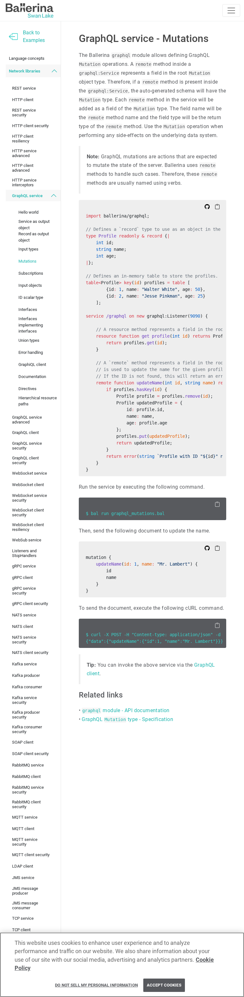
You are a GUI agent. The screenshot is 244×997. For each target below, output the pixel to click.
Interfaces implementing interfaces (30, 324)
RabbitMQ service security (28, 789)
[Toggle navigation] (231, 10)
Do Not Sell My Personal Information (96, 985)
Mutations (27, 261)
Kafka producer (26, 675)
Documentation (32, 376)
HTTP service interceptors (24, 182)
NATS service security (24, 639)
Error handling (30, 352)
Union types (28, 340)
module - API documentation (125, 710)
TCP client (21, 929)
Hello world (28, 212)
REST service (24, 88)
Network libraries (24, 71)
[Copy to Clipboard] (217, 206)
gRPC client (22, 577)
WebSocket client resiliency (28, 527)
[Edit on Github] (207, 206)
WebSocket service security (29, 498)
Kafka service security (24, 700)
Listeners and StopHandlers (24, 553)
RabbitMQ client (26, 776)
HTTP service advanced (24, 153)
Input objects (30, 285)
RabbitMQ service (28, 765)
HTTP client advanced (22, 168)
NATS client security (30, 652)
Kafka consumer (27, 686)
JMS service (23, 877)
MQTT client (23, 828)
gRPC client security (30, 603)
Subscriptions (30, 273)
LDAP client (22, 866)
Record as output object (33, 237)
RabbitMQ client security (26, 804)
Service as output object (34, 224)
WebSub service (26, 540)
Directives (27, 388)
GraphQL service (27, 195)
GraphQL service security (27, 445)
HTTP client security (30, 125)
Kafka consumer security (27, 729)
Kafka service (24, 664)
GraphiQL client (32, 364)
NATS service (24, 615)
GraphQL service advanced (27, 419)
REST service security (24, 112)
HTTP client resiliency (22, 138)
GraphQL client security (25, 460)
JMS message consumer (25, 905)
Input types (28, 249)
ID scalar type (30, 297)
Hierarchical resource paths (37, 401)
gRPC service (24, 566)
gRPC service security (24, 590)
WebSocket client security (28, 512)
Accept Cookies (164, 985)
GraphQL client (25, 432)
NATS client (22, 626)
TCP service (23, 918)
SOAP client (22, 742)
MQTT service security (24, 842)
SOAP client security (30, 753)
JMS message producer (25, 891)
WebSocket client (28, 484)
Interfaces (27, 309)
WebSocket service (29, 473)
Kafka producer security (26, 714)
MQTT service (24, 817)
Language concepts (26, 58)
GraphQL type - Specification (127, 719)
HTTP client (22, 99)
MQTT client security (31, 854)
